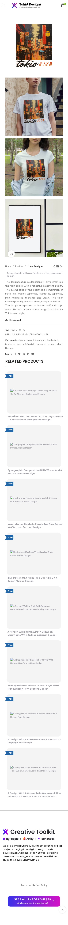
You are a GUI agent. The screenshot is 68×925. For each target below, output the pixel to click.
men (19, 344)
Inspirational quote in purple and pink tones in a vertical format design (34, 526)
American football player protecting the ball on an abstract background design (35, 418)
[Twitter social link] (19, 354)
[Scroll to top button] (62, 909)
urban (51, 344)
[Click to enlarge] (11, 253)
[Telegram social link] (32, 354)
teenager (41, 344)
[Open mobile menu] (4, 5)
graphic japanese (36, 339)
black (22, 339)
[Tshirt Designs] (29, 5)
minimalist (28, 344)
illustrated (52, 339)
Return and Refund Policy (34, 885)
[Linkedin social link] (28, 354)
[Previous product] (54, 266)
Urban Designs (35, 266)
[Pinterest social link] (24, 354)
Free (10, 375)
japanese (10, 344)
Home (8, 266)
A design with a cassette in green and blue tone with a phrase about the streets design (34, 796)
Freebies (19, 266)
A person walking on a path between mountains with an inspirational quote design (31, 635)
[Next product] (61, 266)
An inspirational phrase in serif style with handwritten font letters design (33, 687)
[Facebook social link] (15, 354)
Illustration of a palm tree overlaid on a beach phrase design (32, 579)
